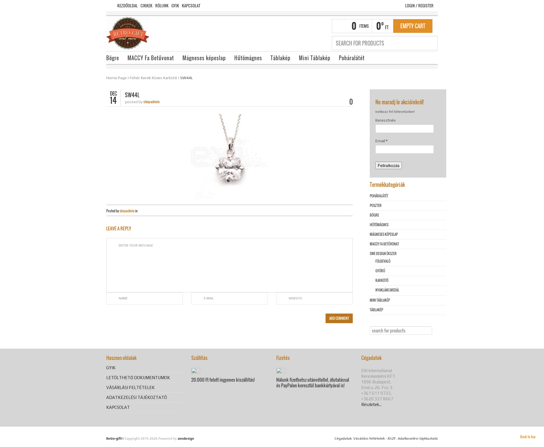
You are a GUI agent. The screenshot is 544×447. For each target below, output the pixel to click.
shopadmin (151, 101)
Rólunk (162, 5)
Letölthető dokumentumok (138, 377)
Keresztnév (385, 120)
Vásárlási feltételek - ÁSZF (374, 438)
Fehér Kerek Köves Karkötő (153, 77)
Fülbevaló (382, 261)
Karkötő (381, 280)
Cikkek (146, 5)
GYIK (175, 5)
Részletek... (371, 404)
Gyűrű (380, 270)
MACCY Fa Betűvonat (151, 58)
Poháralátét (352, 58)
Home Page (116, 77)
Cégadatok (343, 438)
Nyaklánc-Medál (387, 290)
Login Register (419, 5)
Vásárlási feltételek (130, 387)
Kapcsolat (191, 5)
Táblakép (280, 58)
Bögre (112, 58)
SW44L (186, 77)
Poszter (376, 205)
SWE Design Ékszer (383, 253)
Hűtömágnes (248, 58)
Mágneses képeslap (204, 58)
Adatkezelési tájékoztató (136, 397)
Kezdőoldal (127, 5)
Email (381, 141)
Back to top (528, 436)
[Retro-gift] (127, 33)
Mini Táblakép (314, 58)
